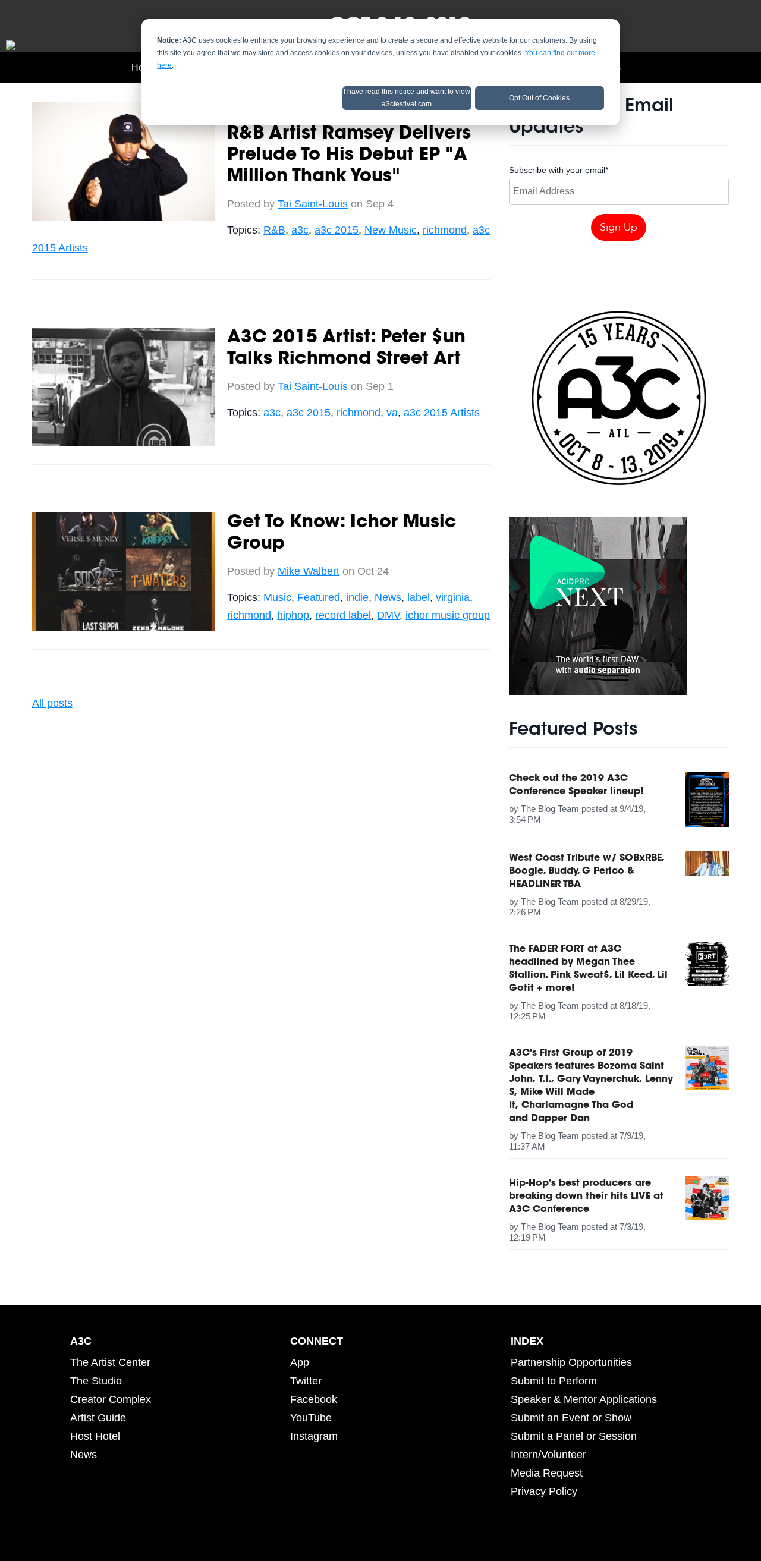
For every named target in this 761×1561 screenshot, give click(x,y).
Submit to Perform (554, 1381)
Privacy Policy (544, 1491)
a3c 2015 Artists (442, 412)
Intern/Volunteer (548, 1455)
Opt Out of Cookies (539, 98)
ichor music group (447, 615)
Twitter (306, 1381)
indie (357, 597)
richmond (445, 230)
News (388, 597)
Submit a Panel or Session (574, 1436)
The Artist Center (110, 1362)
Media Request (547, 1473)
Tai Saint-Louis (313, 204)
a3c (300, 230)
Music (277, 597)
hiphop (293, 615)
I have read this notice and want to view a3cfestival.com (407, 97)
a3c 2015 (337, 230)
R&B (274, 230)
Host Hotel (95, 1436)
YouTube (311, 1418)
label (418, 597)
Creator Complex (110, 1399)
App (299, 1362)
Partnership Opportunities (571, 1362)
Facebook (313, 1399)
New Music (390, 230)
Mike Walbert (308, 571)
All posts (52, 703)
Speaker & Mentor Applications (584, 1399)
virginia (453, 597)
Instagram (314, 1436)
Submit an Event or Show (571, 1418)
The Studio (96, 1381)
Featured (318, 597)
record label (343, 615)
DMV (388, 615)
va (392, 412)
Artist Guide (98, 1418)
